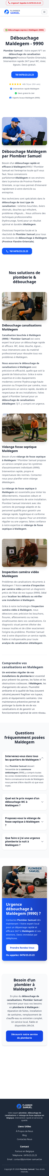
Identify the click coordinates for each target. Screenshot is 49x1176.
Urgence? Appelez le (26, 3)
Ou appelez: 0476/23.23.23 (20, 954)
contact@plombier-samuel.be (28, 1159)
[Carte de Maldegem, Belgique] (24, 1075)
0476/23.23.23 (30, 1155)
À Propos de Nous (24, 1131)
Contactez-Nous (24, 1139)
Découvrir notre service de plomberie (24, 1036)
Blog (24, 1135)
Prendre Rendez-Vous (22, 947)
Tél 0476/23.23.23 (24, 74)
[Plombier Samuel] (24, 1106)
